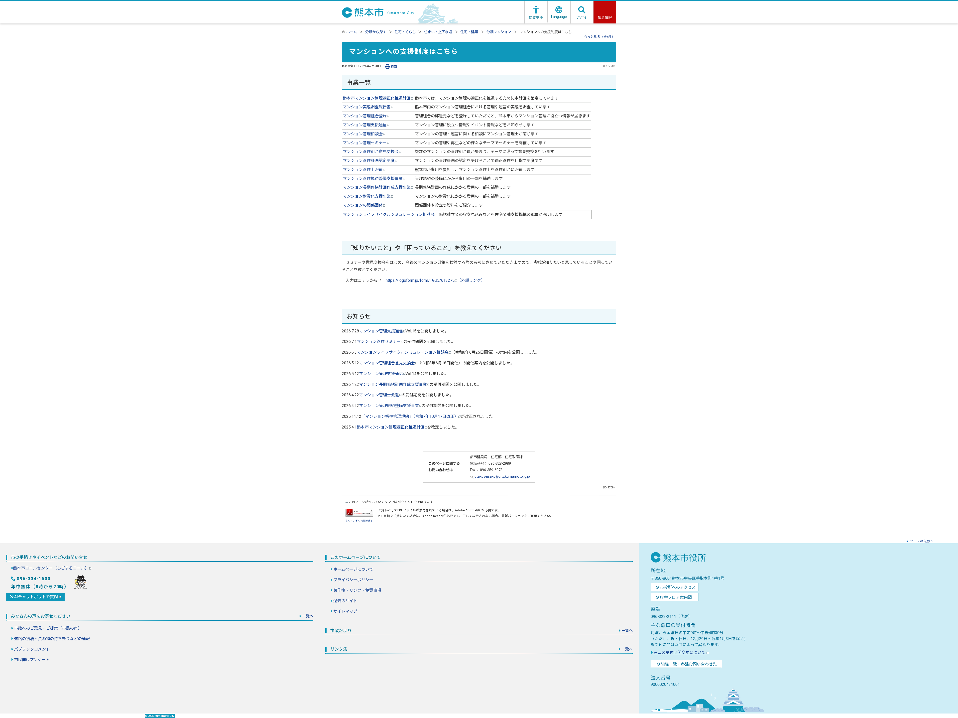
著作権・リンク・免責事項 (357, 590)
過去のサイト (345, 600)
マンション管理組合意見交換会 (371, 151)
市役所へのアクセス (678, 587)
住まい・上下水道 (438, 32)
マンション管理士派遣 (363, 169)
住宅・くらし (405, 32)
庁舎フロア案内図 (676, 597)
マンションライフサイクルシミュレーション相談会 (389, 214)
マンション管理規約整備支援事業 (373, 178)
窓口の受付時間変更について (680, 652)
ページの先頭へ (922, 541)
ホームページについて (353, 569)
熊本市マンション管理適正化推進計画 (377, 98)
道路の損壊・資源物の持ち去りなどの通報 (52, 638)
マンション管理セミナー (365, 143)
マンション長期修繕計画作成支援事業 (377, 187)
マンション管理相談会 (363, 134)
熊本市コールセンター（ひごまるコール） (51, 568)
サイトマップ (345, 611)
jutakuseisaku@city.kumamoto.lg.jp (501, 476)
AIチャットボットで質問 (36, 596)
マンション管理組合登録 (365, 116)
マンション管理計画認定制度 (369, 160)
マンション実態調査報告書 (367, 107)
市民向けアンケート (32, 659)
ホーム (351, 32)
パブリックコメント (32, 649)
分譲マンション (498, 32)
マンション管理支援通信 (365, 125)
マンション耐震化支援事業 (367, 196)
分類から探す (375, 32)
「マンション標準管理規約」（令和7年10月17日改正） (409, 416)
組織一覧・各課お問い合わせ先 (689, 664)
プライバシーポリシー (353, 579)
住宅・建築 (469, 32)
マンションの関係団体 (363, 205)
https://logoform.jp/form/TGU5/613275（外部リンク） (435, 280)
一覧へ (307, 616)
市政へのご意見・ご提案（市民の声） (48, 628)
